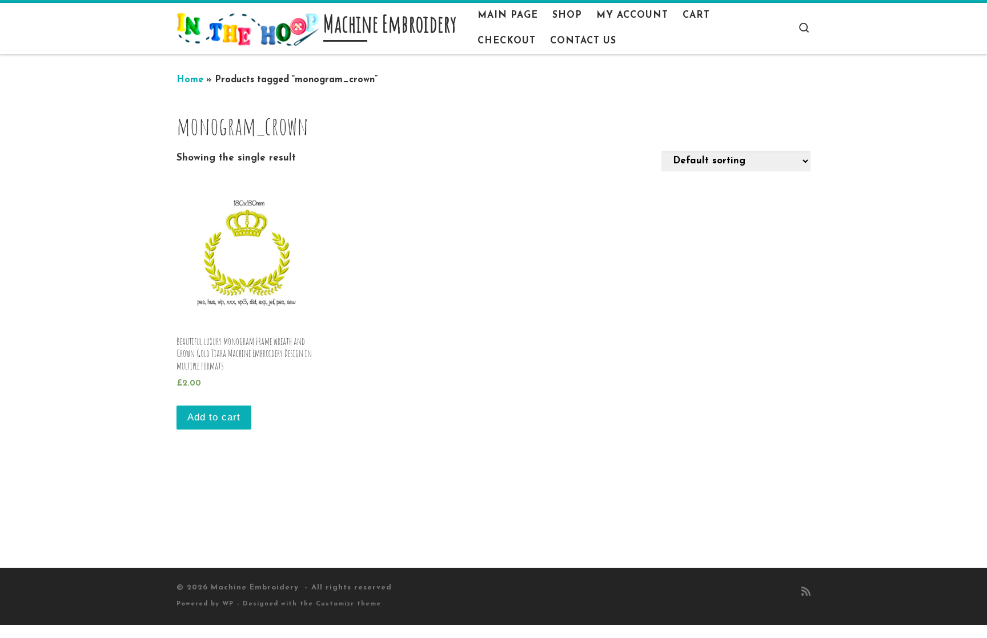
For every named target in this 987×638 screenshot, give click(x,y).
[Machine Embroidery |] (247, 28)
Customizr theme (348, 604)
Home (189, 80)
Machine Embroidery (256, 587)
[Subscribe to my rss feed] (806, 593)
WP (228, 604)
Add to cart (213, 417)
